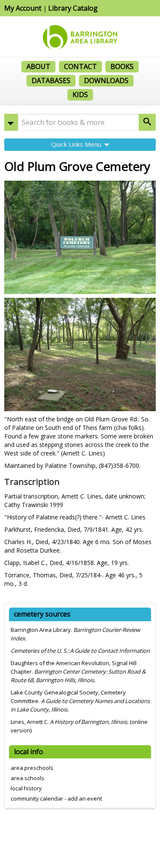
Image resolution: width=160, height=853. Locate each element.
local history (26, 788)
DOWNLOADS (106, 80)
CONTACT (80, 66)
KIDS (80, 94)
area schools (27, 778)
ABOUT (38, 66)
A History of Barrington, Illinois (88, 722)
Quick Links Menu (77, 144)
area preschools (32, 768)
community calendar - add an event (56, 798)
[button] (11, 122)
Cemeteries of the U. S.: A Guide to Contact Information (80, 650)
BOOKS (122, 66)
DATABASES (51, 80)
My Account (22, 8)
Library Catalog (73, 8)
